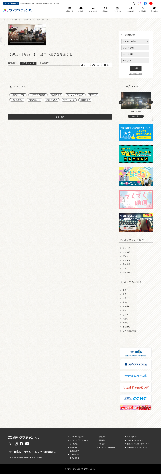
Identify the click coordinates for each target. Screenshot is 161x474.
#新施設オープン (18, 95)
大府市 (125, 294)
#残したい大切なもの (75, 95)
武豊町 (125, 319)
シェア (97, 65)
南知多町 (126, 327)
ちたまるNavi (131, 437)
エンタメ (126, 260)
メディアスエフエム (134, 440)
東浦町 (125, 302)
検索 (136, 68)
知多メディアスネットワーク (137, 444)
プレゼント (117, 11)
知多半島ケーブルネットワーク (137, 447)
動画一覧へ (60, 117)
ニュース (126, 248)
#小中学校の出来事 (38, 95)
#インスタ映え (17, 100)
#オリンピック (69, 100)
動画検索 (154, 11)
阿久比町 (126, 306)
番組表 (105, 11)
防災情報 (142, 11)
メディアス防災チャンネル (79, 440)
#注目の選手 (85, 100)
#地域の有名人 (51, 100)
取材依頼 (130, 11)
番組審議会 (73, 447)
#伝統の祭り (56, 95)
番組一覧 (69, 11)
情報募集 (102, 440)
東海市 (125, 290)
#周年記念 (93, 95)
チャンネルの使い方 (77, 437)
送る (108, 65)
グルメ (125, 256)
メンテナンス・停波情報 (107, 447)
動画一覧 (17, 19)
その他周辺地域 (129, 331)
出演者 (81, 11)
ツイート (86, 65)
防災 (124, 268)
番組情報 (126, 264)
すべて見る (135, 116)
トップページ (7, 19)
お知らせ (126, 273)
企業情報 (73, 454)
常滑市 (125, 315)
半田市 (125, 311)
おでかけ (126, 252)
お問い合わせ (74, 458)
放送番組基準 (74, 451)
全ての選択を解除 (135, 74)
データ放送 (73, 444)
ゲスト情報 (93, 11)
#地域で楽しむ (34, 100)
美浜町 (125, 323)
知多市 (125, 298)
